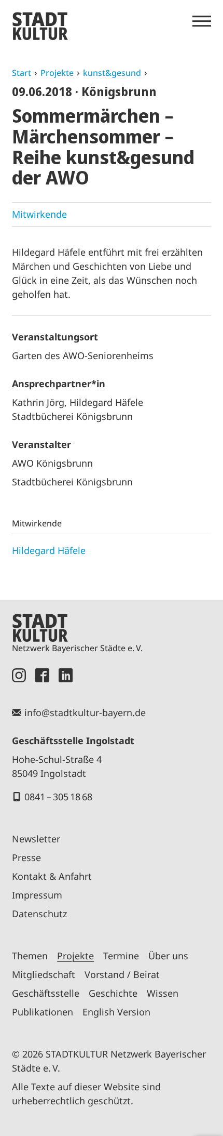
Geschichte (113, 993)
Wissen (162, 993)
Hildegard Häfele (49, 550)
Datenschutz (39, 913)
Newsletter (36, 839)
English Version (116, 1012)
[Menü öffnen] (201, 21)
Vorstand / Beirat (122, 974)
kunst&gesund (112, 72)
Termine (121, 955)
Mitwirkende (39, 214)
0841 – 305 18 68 (58, 796)
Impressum (37, 895)
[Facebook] (42, 675)
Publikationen (42, 1012)
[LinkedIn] (66, 675)
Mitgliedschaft (43, 974)
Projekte (57, 72)
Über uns (168, 955)
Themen (30, 955)
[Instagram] (19, 675)
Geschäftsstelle (45, 993)
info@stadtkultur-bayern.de (85, 712)
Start (21, 72)
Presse (26, 857)
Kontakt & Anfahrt (52, 876)
